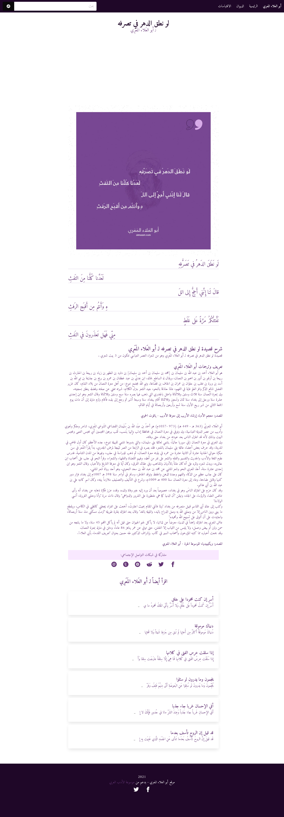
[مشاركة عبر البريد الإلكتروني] (114, 565)
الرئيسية (253, 6)
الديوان (240, 6)
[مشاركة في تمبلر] (125, 565)
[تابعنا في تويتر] (136, 790)
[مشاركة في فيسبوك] (173, 565)
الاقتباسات (224, 6)
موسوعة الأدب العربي (121, 782)
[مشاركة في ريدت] (149, 565)
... (138, 606)
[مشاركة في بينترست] (137, 565)
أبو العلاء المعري (171, 544)
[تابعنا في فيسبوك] (148, 790)
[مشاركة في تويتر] (161, 565)
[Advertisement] (143, 72)
